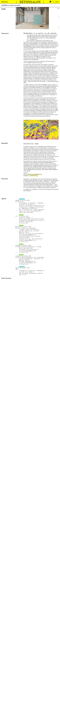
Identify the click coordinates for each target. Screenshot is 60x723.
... (30, 219)
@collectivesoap (34, 175)
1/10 (58, 8)
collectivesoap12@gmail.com (34, 174)
